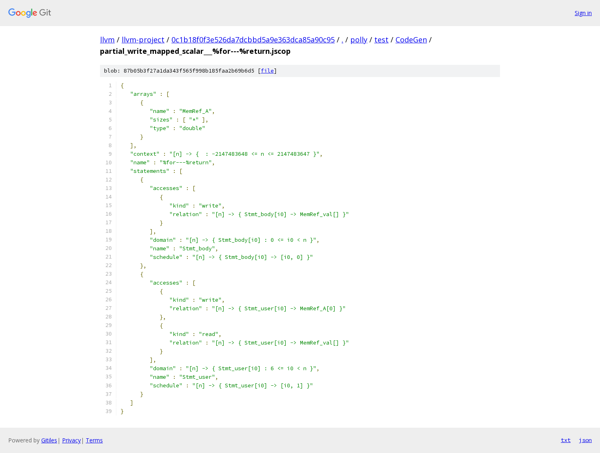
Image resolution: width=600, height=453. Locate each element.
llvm (107, 39)
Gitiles (49, 440)
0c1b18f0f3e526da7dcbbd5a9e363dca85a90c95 (253, 39)
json (585, 440)
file (267, 70)
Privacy (71, 440)
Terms (94, 440)
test (381, 39)
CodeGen (411, 39)
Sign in (583, 13)
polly (358, 39)
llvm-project (143, 39)
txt (566, 440)
